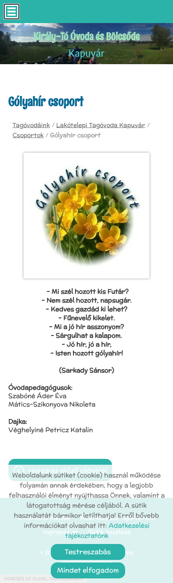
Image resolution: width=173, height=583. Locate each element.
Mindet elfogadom (88, 570)
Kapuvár (87, 44)
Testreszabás (88, 552)
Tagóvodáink (31, 125)
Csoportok (28, 135)
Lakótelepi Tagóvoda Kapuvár (100, 125)
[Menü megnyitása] (11, 11)
